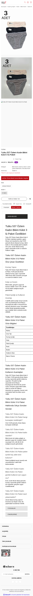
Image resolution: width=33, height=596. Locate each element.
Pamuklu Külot (26, 168)
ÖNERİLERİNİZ (12, 514)
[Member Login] (28, 2)
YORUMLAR (11, 508)
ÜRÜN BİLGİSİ (12, 216)
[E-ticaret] (16, 595)
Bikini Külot (15, 167)
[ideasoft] (7, 595)
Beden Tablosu (16, 207)
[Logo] (3, 2)
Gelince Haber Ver (14, 199)
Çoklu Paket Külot (16, 168)
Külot (29, 167)
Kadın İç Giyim (23, 167)
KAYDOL (27, 574)
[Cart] (31, 2)
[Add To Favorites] (6, 204)
